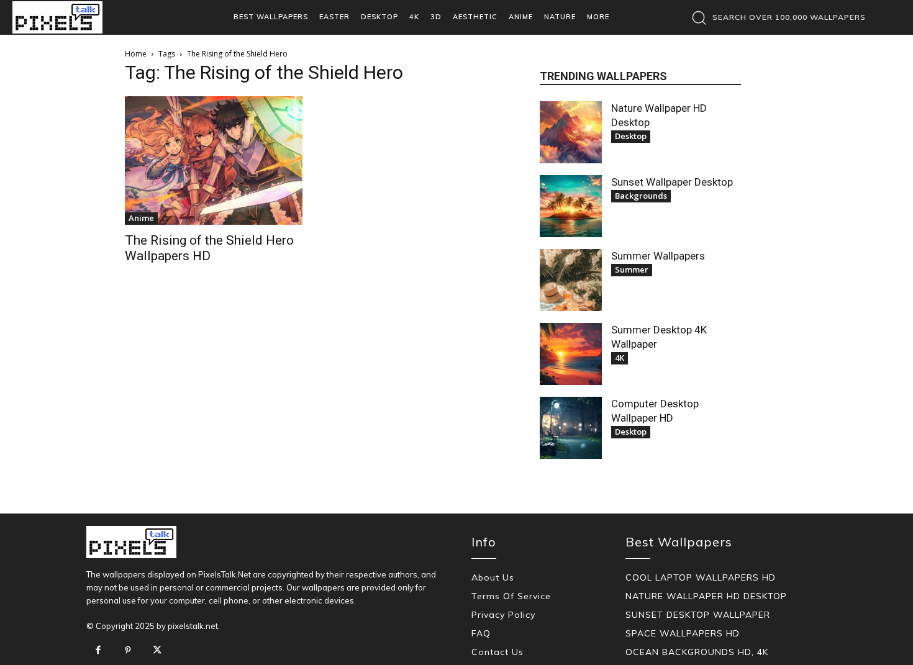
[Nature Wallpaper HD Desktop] (571, 132)
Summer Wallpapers (658, 256)
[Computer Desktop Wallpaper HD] (571, 428)
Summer (631, 269)
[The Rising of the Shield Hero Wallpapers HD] (213, 160)
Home (136, 53)
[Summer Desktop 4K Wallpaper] (571, 354)
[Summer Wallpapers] (571, 280)
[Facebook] (98, 651)
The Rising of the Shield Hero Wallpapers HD (209, 248)
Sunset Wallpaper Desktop (672, 182)
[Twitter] (157, 651)
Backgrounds (641, 195)
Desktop (631, 136)
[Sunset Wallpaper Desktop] (571, 206)
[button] (775, 17)
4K (619, 357)
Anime (141, 218)
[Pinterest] (128, 651)
